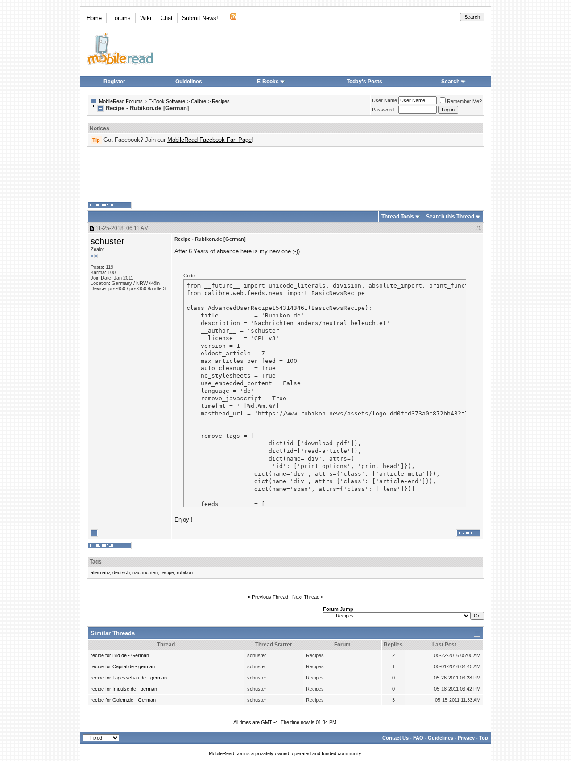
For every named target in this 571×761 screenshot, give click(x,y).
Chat (167, 18)
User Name (384, 100)
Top (483, 737)
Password (383, 109)
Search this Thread (450, 217)
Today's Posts (364, 81)
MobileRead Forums (121, 101)
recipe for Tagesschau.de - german (129, 677)
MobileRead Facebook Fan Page (209, 139)
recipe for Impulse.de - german (124, 688)
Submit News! (200, 18)
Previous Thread (270, 597)
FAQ (418, 737)
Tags (96, 562)
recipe (167, 572)
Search (450, 81)
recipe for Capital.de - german (123, 666)
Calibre (198, 101)
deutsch (121, 572)
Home (94, 18)
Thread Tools (397, 217)
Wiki (145, 18)
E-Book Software (167, 101)
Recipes (221, 101)
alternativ (100, 572)
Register (114, 81)
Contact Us (395, 737)
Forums (121, 18)
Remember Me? (464, 101)
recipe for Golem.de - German (123, 700)
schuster (107, 241)
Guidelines (188, 81)
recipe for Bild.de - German (120, 655)
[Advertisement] (285, 174)
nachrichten (145, 572)
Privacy (466, 737)
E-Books (268, 81)
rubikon (185, 572)
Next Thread (305, 597)
